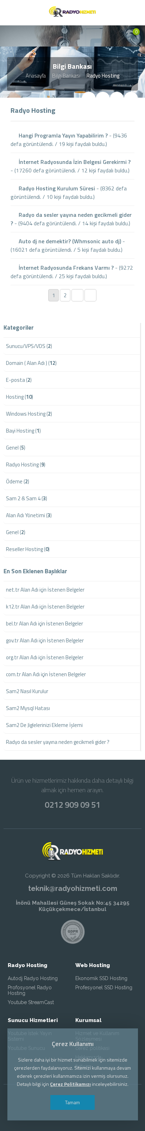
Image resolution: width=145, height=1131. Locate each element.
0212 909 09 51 (72, 804)
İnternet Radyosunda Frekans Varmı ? (65, 267)
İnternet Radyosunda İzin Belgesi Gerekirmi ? (74, 162)
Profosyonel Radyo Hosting (30, 990)
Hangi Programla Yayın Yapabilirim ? (62, 135)
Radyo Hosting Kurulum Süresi (56, 188)
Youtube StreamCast (31, 1002)
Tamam (72, 1102)
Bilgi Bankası (66, 76)
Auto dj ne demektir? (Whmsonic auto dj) (69, 241)
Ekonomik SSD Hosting (101, 978)
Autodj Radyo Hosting (33, 978)
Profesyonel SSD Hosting (103, 987)
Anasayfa (36, 76)
